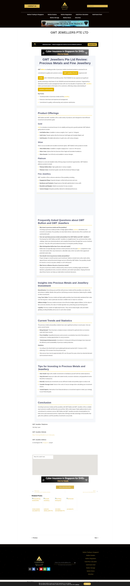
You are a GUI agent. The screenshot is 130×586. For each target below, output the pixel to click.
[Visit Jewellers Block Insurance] (65, 26)
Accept (87, 583)
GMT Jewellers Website (39, 432)
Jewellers (88, 83)
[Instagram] (30, 569)
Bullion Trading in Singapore (35, 14)
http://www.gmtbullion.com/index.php (43, 435)
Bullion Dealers (52, 14)
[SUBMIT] (74, 562)
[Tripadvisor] (45, 569)
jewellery (66, 96)
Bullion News (67, 17)
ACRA (40, 78)
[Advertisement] (65, 204)
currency (76, 229)
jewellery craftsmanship (46, 89)
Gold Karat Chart (97, 14)
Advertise (78, 17)
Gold (39, 127)
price (79, 248)
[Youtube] (41, 569)
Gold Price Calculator (82, 14)
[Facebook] (33, 569)
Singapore (46, 442)
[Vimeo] (48, 569)
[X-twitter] (37, 569)
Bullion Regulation (66, 14)
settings (77, 584)
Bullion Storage (54, 17)
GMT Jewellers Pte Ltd (70, 73)
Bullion (43, 69)
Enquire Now (92, 44)
